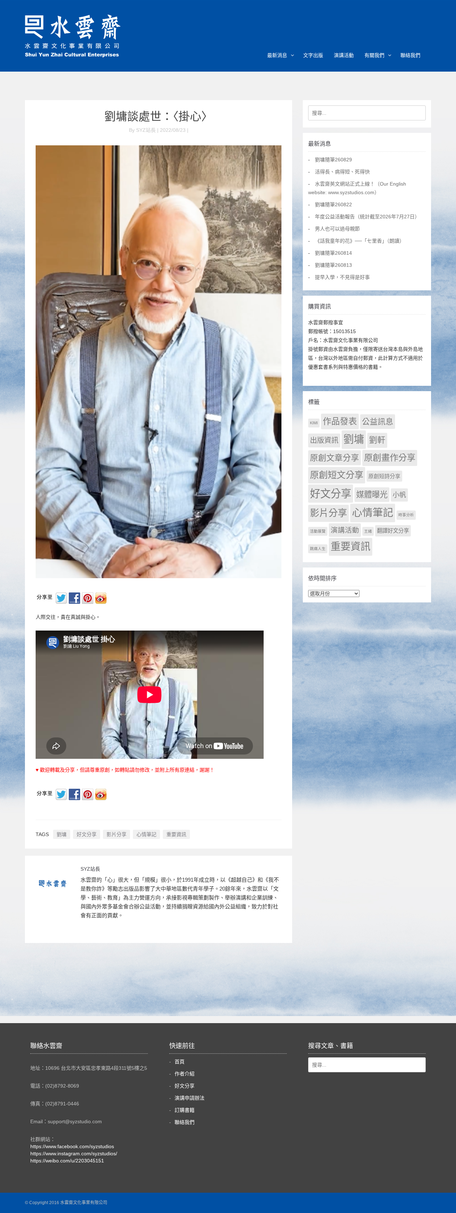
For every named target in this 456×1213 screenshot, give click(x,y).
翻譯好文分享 (393, 531)
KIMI (314, 423)
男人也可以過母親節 (337, 229)
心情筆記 (146, 834)
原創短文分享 (336, 475)
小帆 (399, 495)
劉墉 (62, 834)
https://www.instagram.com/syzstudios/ (73, 1153)
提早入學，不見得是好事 (342, 277)
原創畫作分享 (389, 457)
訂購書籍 (185, 1110)
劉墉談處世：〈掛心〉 (158, 116)
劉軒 (377, 440)
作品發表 (340, 421)
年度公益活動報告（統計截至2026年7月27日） (367, 216)
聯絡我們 (410, 55)
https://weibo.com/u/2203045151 (67, 1160)
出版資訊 (324, 440)
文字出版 (313, 55)
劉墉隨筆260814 (333, 253)
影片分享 (116, 834)
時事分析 (406, 515)
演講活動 (344, 55)
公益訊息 (377, 421)
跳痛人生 (318, 548)
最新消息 (277, 55)
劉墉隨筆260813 (333, 265)
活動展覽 (318, 531)
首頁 (180, 1061)
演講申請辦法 (189, 1098)
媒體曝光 (372, 494)
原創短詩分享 (384, 476)
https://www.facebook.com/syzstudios (72, 1146)
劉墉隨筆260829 (333, 159)
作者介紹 (185, 1074)
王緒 (368, 531)
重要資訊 (176, 834)
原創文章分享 (334, 457)
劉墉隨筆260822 (333, 204)
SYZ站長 (90, 869)
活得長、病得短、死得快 (342, 172)
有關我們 (374, 55)
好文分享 (87, 834)
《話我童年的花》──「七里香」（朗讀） (359, 241)
